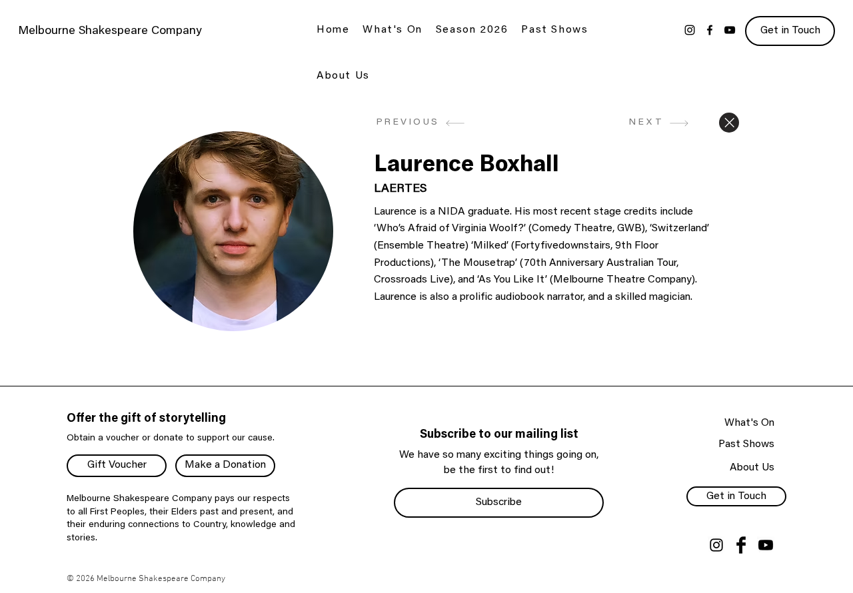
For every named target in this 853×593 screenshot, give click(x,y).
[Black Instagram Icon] (716, 545)
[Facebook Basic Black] (741, 545)
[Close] (729, 123)
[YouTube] (729, 30)
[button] (392, 31)
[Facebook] (709, 30)
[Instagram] (689, 30)
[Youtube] (765, 545)
